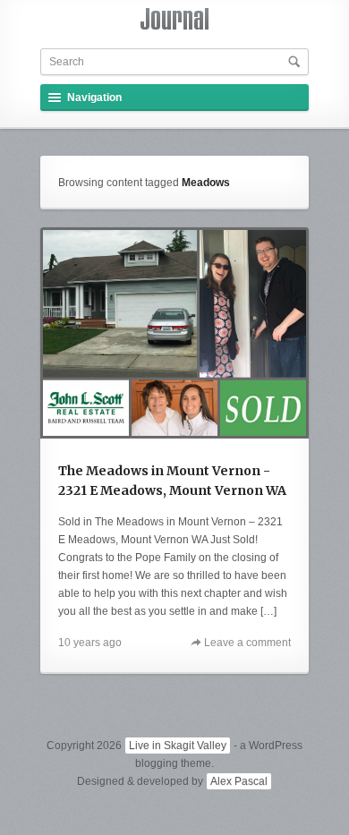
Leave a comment (247, 642)
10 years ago (90, 642)
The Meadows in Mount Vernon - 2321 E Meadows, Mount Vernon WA (172, 480)
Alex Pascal (239, 781)
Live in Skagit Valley (177, 745)
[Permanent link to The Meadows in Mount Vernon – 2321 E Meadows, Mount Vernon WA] (174, 333)
